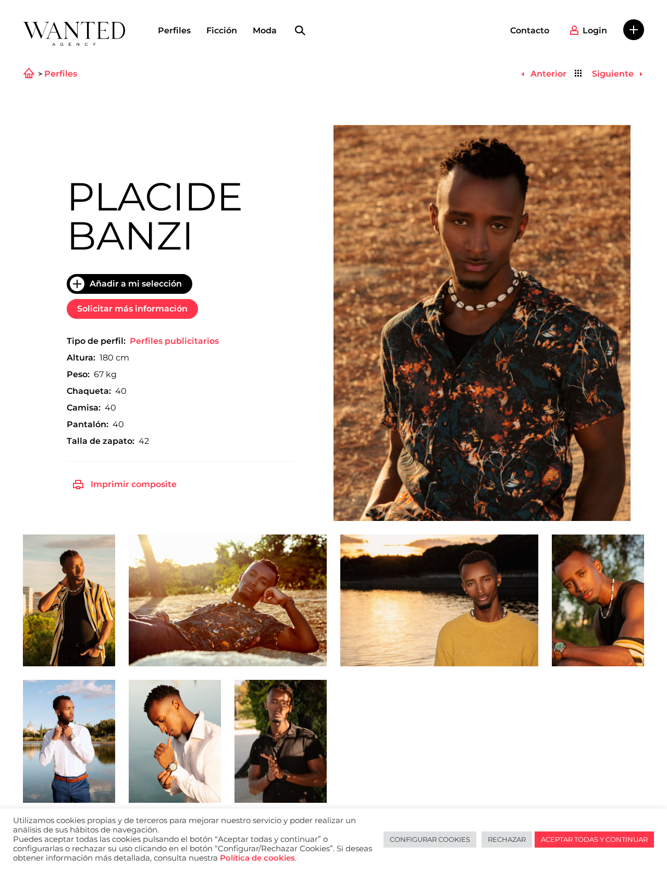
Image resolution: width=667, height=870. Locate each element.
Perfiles (174, 30)
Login (595, 30)
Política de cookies (257, 858)
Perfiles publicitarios (174, 341)
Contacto (529, 30)
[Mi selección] (633, 29)
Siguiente (614, 74)
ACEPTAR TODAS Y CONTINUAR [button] (594, 839)
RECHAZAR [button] (507, 839)
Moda (265, 30)
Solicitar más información (132, 309)
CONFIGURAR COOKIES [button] (430, 839)
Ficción (221, 30)
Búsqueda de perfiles (300, 31)
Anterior (547, 74)
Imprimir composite (134, 484)
